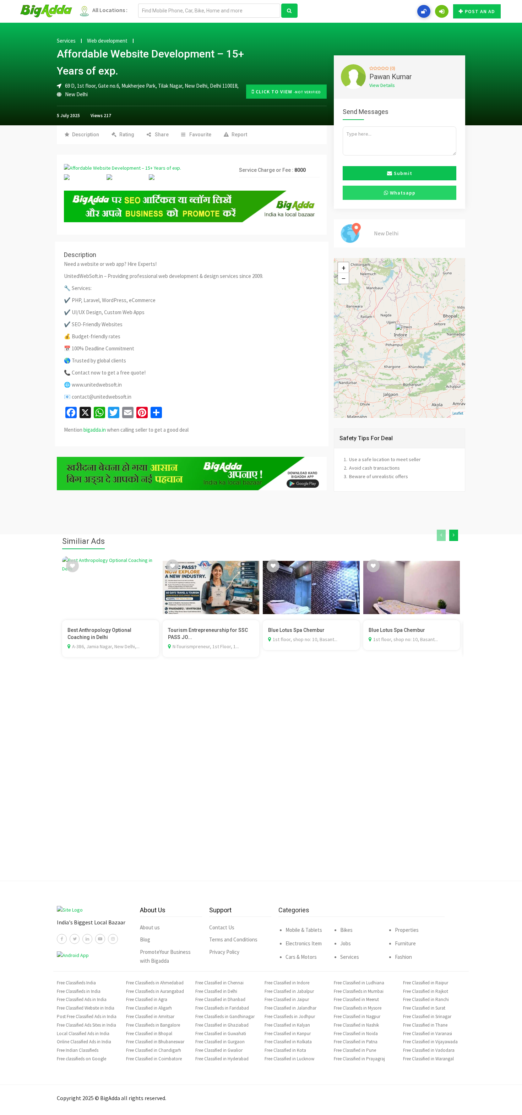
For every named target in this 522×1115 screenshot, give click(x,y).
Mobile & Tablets (304, 930)
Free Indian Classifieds (77, 1050)
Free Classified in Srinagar (427, 1016)
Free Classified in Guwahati (220, 1034)
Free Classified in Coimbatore (154, 1059)
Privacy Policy (224, 952)
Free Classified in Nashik (356, 1025)
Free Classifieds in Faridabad (222, 1008)
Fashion (403, 956)
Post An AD (480, 11)
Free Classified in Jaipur (287, 999)
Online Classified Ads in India (84, 1042)
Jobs (345, 943)
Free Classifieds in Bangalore (153, 1025)
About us (150, 927)
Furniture (405, 943)
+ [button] (344, 268)
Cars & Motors (301, 956)
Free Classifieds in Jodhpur (290, 1016)
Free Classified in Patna (355, 1042)
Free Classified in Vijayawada (430, 1042)
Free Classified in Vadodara (429, 1050)
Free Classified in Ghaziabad (222, 1025)
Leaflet (457, 413)
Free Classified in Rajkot (425, 991)
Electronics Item (304, 943)
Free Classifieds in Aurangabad (155, 991)
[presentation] (441, 535)
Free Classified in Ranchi (426, 999)
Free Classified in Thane (425, 1025)
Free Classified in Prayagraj (359, 1059)
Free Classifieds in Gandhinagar (225, 1016)
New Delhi (76, 94)
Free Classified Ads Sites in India (86, 1025)
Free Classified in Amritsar (150, 1016)
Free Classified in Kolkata (288, 1042)
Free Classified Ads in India (82, 999)
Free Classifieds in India (78, 991)
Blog (145, 939)
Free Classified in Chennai (219, 983)
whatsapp (401, 193)
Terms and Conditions (233, 939)
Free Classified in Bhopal (149, 1034)
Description (85, 134)
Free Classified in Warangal (428, 1059)
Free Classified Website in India (85, 1008)
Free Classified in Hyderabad (222, 1059)
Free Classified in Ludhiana (359, 983)
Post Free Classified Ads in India (86, 1016)
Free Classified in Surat (424, 1008)
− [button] (344, 278)
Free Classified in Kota (285, 1050)
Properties (407, 930)
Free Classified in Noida (356, 1034)
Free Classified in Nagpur (357, 1016)
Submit (402, 173)
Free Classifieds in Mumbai (359, 991)
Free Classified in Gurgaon (220, 1042)
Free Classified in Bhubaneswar (155, 1042)
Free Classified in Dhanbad (220, 999)
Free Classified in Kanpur (288, 1034)
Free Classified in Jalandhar (290, 1008)
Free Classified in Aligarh (149, 1008)
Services (66, 41)
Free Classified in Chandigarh (153, 1050)
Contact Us (221, 927)
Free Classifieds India (76, 983)
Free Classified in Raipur (425, 983)
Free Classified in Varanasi (427, 1034)
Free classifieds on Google (81, 1059)
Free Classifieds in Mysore (357, 1008)
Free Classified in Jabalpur (289, 991)
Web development (107, 41)
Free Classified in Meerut (356, 999)
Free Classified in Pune (355, 1050)
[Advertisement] (261, 779)
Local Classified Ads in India (83, 1034)
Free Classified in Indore (287, 983)
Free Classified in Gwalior (219, 1050)
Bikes (346, 930)
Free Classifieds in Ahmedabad (155, 983)
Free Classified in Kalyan (287, 1025)
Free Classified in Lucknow (289, 1059)
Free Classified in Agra (146, 999)
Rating (126, 134)
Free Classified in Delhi (216, 991)
